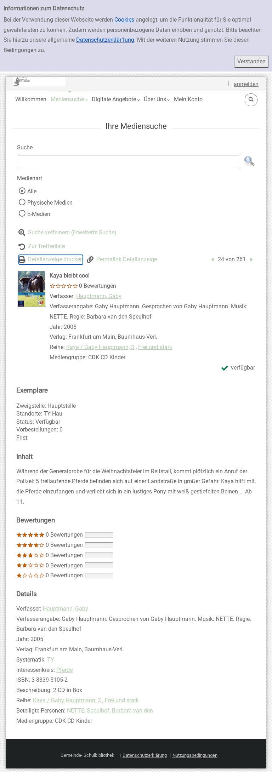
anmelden (246, 84)
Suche (25, 147)
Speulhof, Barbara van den (120, 710)
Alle (31, 191)
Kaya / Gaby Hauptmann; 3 (100, 347)
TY (50, 659)
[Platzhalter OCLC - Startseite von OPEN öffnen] (39, 81)
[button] (69, 99)
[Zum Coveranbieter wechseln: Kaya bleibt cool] (31, 289)
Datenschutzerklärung (145, 755)
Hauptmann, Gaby (98, 296)
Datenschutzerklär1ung (105, 39)
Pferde (64, 670)
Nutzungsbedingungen (194, 755)
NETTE (75, 710)
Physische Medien (50, 202)
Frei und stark (155, 347)
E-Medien (38, 214)
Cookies (124, 19)
